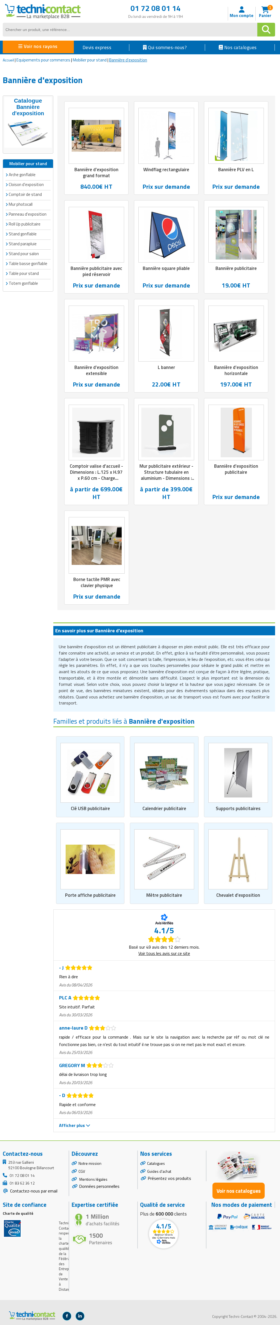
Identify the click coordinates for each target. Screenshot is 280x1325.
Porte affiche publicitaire (90, 895)
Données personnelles (99, 1186)
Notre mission (89, 1163)
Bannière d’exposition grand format (96, 172)
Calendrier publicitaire (164, 808)
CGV (81, 1171)
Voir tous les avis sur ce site (164, 953)
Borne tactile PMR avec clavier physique (96, 582)
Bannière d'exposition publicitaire (236, 469)
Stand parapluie (23, 244)
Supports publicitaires (238, 808)
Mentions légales (92, 1179)
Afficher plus (72, 1125)
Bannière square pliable (166, 268)
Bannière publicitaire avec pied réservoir (96, 271)
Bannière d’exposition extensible (96, 370)
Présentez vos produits (169, 1178)
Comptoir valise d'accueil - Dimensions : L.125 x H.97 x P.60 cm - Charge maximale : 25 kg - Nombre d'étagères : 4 (96, 478)
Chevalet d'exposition (238, 895)
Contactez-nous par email (33, 1191)
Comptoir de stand (25, 194)
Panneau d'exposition (27, 214)
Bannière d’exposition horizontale (236, 370)
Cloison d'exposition (26, 184)
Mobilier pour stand (90, 60)
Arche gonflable (22, 174)
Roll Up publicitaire (24, 224)
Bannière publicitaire (236, 268)
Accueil (8, 60)
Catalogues (156, 1163)
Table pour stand (24, 273)
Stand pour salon (24, 253)
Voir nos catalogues (239, 1191)
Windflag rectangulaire (166, 169)
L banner (166, 367)
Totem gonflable (23, 283)
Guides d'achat (159, 1171)
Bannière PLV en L (236, 169)
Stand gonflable (23, 234)
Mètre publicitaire (164, 895)
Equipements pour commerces (43, 60)
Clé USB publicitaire (90, 808)
